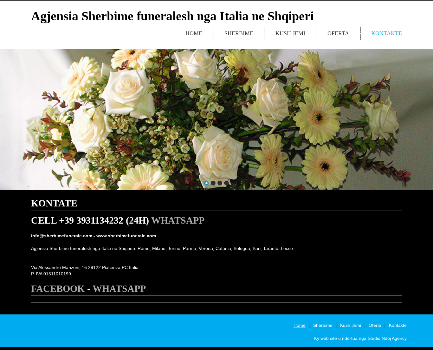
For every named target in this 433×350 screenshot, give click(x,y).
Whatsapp (177, 220)
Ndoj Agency (394, 338)
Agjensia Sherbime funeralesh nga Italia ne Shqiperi (172, 16)
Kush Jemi (290, 33)
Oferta (338, 33)
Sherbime (238, 33)
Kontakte (386, 33)
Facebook (58, 288)
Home (193, 33)
